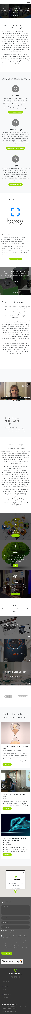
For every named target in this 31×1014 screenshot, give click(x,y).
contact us (7, 953)
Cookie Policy (7, 994)
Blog (4, 989)
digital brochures (14, 480)
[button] (14, 15)
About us (5, 986)
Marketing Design (8, 983)
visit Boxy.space (15, 259)
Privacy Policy (7, 991)
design (19, 491)
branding (11, 474)
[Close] (23, 872)
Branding (6, 981)
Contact (5, 997)
